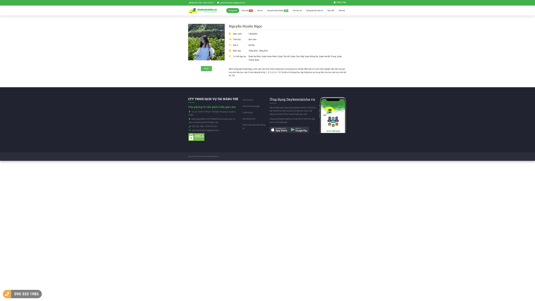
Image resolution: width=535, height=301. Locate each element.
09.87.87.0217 (208, 3)
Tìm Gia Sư (297, 10)
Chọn (206, 68)
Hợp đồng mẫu (248, 119)
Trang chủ (232, 10)
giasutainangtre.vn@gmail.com (232, 3)
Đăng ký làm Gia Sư (314, 10)
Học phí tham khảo (277, 10)
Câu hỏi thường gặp (251, 106)
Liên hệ (342, 10)
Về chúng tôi (247, 100)
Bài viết (331, 10)
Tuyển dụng (247, 112)
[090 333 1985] (7, 294)
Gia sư (260, 10)
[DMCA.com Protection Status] (196, 137)
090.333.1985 (196, 3)
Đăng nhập (341, 2)
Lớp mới (246, 10)
